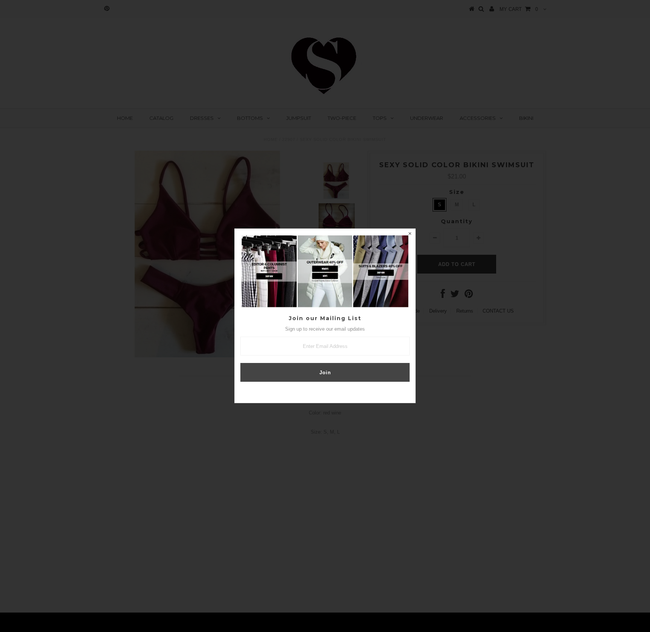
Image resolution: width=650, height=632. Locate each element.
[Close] (409, 234)
